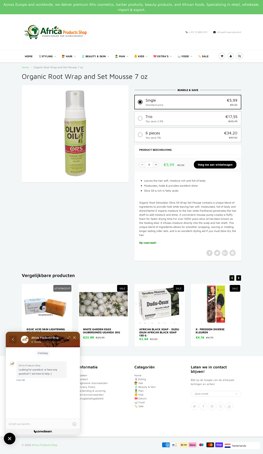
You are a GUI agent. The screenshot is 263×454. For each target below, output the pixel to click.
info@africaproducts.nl (229, 32)
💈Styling (45, 56)
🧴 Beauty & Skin (93, 56)
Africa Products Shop (44, 444)
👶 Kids (139, 56)
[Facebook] (203, 406)
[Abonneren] (236, 394)
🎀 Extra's (160, 56)
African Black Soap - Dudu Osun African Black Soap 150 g (122, 332)
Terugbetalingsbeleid (90, 398)
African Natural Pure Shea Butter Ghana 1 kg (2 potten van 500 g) (235, 332)
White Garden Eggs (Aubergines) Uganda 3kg (64, 331)
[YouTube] (229, 406)
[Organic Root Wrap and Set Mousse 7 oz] (75, 133)
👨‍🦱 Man (120, 56)
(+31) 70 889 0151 (198, 32)
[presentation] (231, 278)
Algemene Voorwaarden (93, 383)
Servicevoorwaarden (91, 394)
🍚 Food (183, 56)
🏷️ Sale (203, 56)
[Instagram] (220, 406)
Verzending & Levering (92, 390)
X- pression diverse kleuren (172, 331)
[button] (187, 102)
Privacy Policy (86, 386)
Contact (83, 379)
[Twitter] (195, 406)
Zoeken (82, 375)
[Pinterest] (212, 406)
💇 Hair (67, 56)
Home (29, 56)
